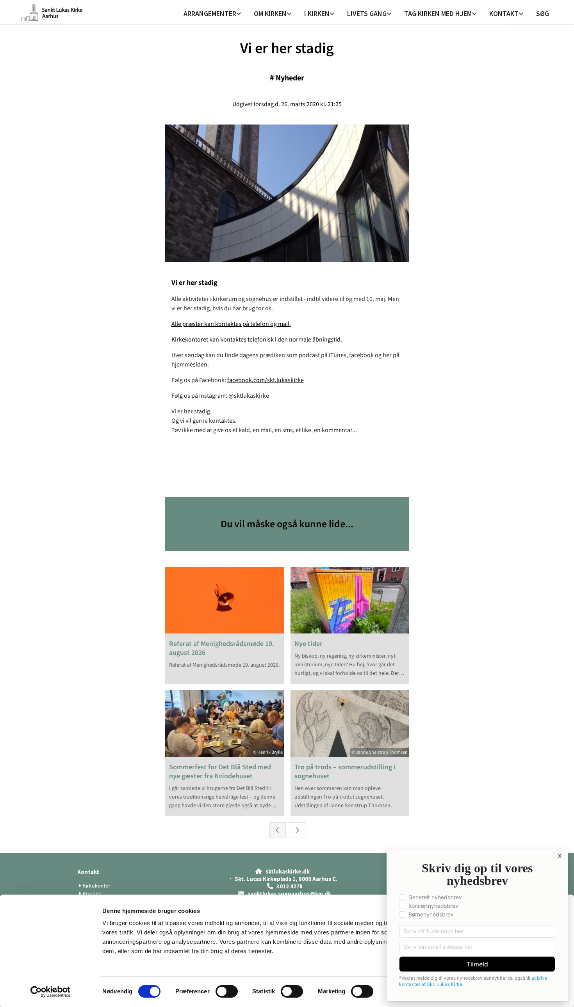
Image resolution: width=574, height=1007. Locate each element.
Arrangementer (210, 13)
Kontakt (504, 13)
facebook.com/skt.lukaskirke (265, 380)
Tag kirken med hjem (438, 13)
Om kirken (270, 13)
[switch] (227, 991)
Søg (542, 13)
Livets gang (367, 13)
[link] (212, 14)
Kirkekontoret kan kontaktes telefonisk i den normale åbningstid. (256, 339)
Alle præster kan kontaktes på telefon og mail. (231, 324)
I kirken (317, 13)
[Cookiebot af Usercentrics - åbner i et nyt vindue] (50, 992)
